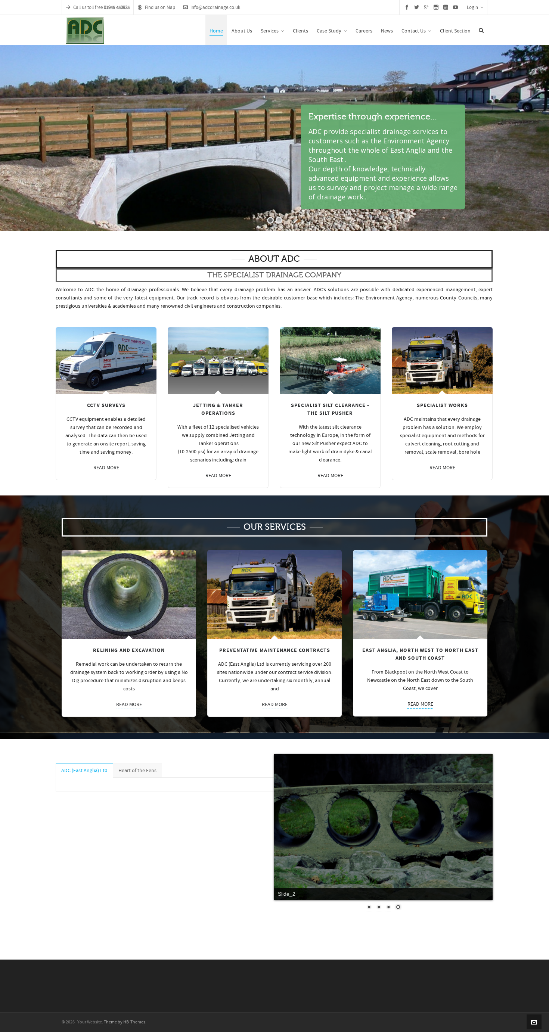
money (123, 452)
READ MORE (106, 467)
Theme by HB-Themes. (125, 1022)
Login (472, 7)
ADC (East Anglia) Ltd (84, 770)
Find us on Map (160, 7)
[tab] (84, 771)
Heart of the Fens (137, 770)
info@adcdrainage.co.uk (215, 7)
